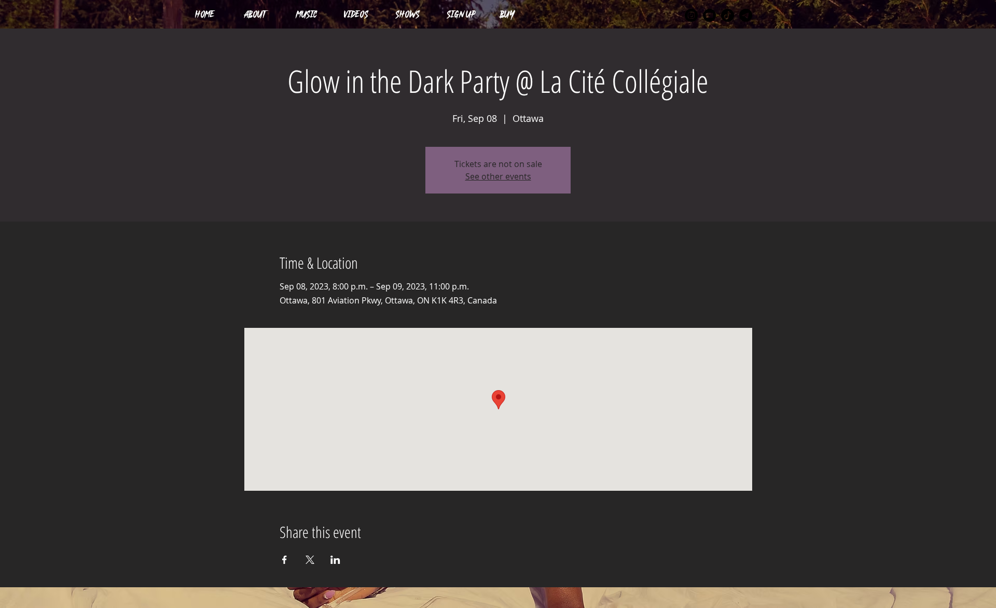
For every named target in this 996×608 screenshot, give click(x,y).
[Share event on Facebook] (284, 560)
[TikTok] (727, 15)
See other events (498, 176)
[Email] (745, 15)
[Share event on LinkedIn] (335, 560)
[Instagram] (691, 15)
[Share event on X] (310, 560)
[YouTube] (709, 15)
